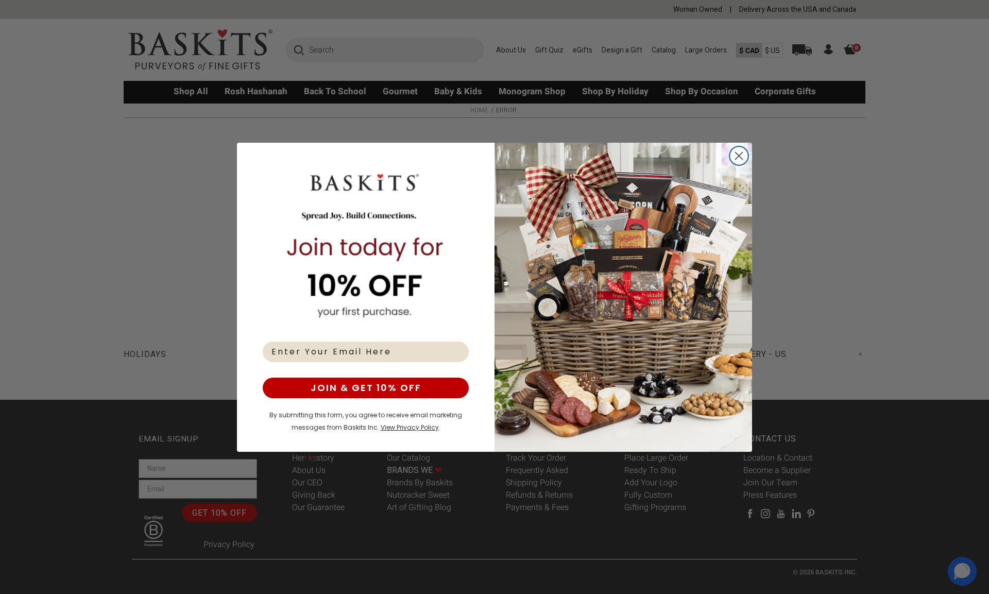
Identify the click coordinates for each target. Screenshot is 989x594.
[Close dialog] (739, 156)
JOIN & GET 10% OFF (366, 387)
